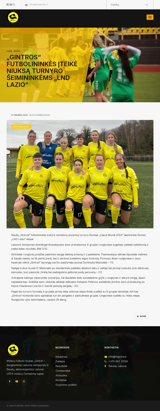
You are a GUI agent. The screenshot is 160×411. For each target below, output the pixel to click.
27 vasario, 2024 (19, 115)
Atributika (61, 375)
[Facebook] (9, 381)
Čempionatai (62, 370)
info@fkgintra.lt (38, 4)
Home (9, 51)
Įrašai (17, 51)
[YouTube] (17, 381)
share (142, 316)
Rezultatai (61, 366)
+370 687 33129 (118, 361)
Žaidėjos (60, 361)
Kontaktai (60, 380)
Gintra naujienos (21, 127)
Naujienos (61, 356)
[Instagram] (24, 381)
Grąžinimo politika (66, 384)
